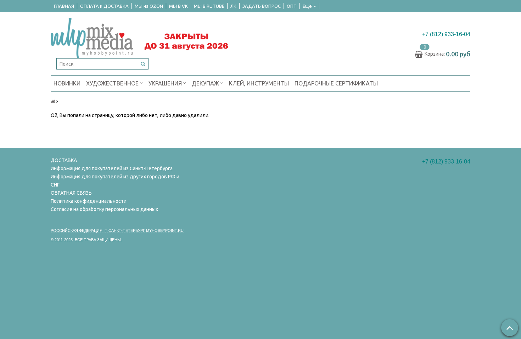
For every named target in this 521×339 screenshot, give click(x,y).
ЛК (233, 6)
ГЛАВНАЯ (64, 6)
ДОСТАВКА (64, 160)
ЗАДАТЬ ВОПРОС (261, 6)
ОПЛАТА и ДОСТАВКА (104, 6)
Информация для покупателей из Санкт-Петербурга (112, 168)
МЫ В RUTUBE (209, 6)
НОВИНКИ (67, 83)
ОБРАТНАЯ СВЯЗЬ (71, 193)
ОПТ (292, 6)
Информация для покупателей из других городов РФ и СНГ (115, 181)
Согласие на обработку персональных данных (104, 209)
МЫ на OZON (149, 6)
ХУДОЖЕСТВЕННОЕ (113, 83)
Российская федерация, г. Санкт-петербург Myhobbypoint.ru (117, 230)
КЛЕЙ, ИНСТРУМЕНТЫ (259, 83)
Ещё (307, 6)
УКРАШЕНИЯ (166, 83)
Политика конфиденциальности (89, 201)
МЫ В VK (178, 6)
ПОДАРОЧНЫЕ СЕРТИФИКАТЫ (336, 83)
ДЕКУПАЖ (206, 83)
